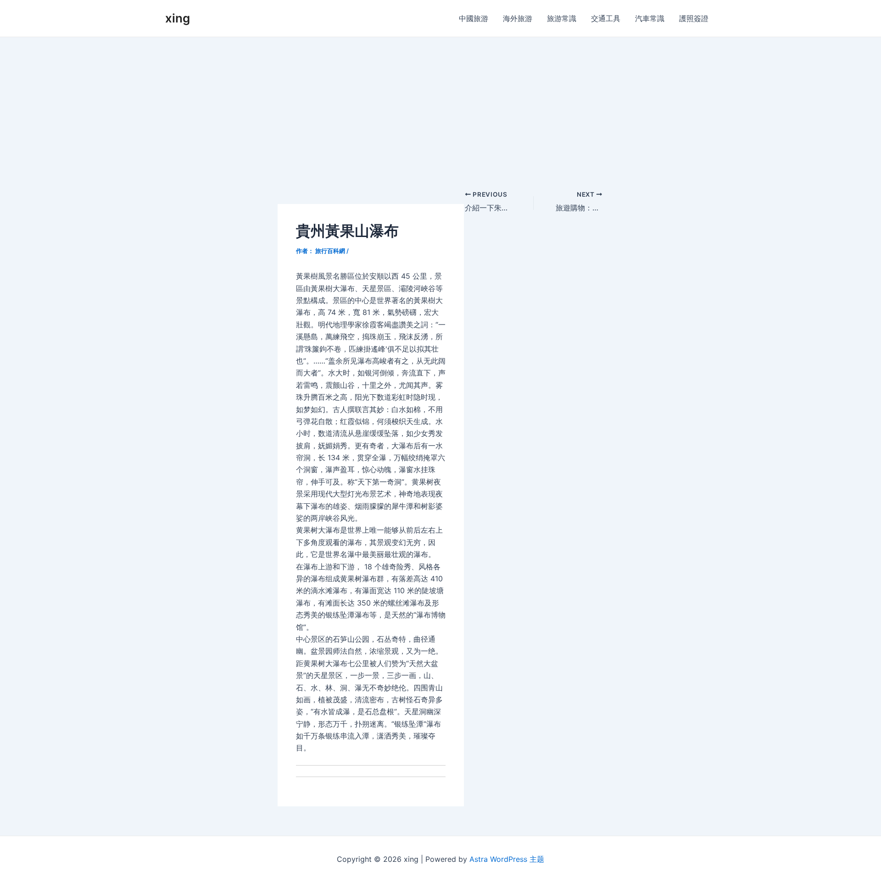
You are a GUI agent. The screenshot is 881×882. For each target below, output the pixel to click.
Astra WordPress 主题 (506, 859)
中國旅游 (473, 18)
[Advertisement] (440, 106)
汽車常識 (649, 18)
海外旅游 (517, 18)
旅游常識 (561, 18)
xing (177, 18)
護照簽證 (693, 18)
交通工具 (605, 18)
